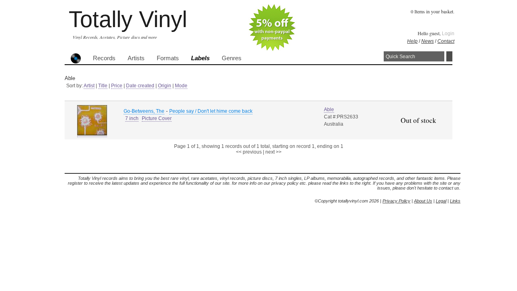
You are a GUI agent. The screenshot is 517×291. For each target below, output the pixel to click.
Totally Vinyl (128, 19)
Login (448, 33)
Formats (168, 58)
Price (116, 86)
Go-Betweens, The (144, 111)
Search (449, 56)
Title (102, 86)
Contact (445, 41)
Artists (136, 58)
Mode (181, 86)
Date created (140, 86)
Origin (164, 86)
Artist (89, 86)
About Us (423, 200)
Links (455, 200)
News (427, 41)
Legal (441, 200)
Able (329, 109)
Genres (232, 58)
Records (104, 58)
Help (412, 41)
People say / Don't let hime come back (210, 111)
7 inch (132, 118)
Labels (200, 58)
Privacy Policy (396, 200)
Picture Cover (157, 118)
